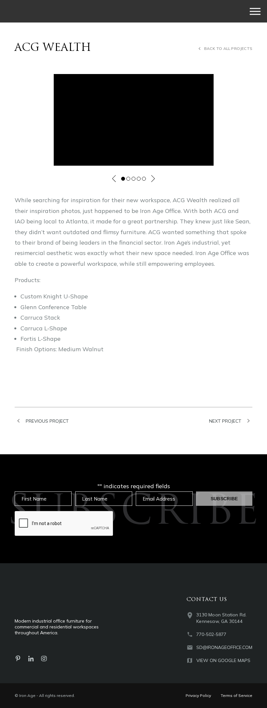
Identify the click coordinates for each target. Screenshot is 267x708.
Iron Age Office (61, 11)
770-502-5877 (211, 634)
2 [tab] (128, 179)
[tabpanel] (133, 120)
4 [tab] (139, 179)
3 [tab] (133, 179)
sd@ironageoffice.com (224, 647)
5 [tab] (144, 179)
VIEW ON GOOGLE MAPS (223, 660)
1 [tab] (123, 179)
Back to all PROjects (228, 48)
